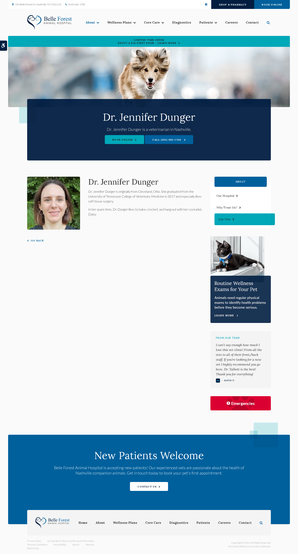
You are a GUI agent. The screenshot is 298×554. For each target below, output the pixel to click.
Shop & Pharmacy (233, 4)
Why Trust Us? (227, 207)
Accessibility (60, 544)
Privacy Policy (34, 540)
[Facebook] (206, 4)
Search (75, 544)
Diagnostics (181, 22)
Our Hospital (225, 196)
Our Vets (224, 219)
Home (82, 523)
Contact (252, 22)
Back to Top (33, 548)
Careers (231, 22)
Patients (206, 22)
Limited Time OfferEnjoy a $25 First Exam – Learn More (147, 41)
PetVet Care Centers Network (254, 546)
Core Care (152, 22)
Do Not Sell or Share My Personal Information (70, 540)
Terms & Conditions (37, 544)
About (90, 22)
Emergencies (243, 403)
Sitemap (90, 544)
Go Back (37, 240)
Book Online (272, 4)
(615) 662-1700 (76, 4)
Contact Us (147, 486)
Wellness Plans (119, 22)
